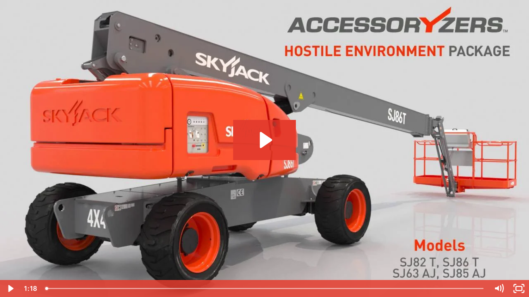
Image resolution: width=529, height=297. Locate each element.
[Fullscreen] (519, 288)
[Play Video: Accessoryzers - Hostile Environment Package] (264, 140)
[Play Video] (10, 288)
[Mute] (499, 288)
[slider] (265, 288)
